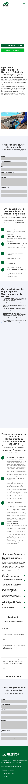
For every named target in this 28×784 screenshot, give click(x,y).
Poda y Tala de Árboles (9, 773)
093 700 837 (8, 764)
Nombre (3, 156)
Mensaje (3, 177)
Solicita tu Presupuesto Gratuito (12, 45)
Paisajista (6, 776)
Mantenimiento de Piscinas (10, 774)
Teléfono (3, 167)
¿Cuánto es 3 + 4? (5, 188)
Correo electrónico (6, 161)
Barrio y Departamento (7, 172)
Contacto (6, 778)
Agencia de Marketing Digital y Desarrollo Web (11, 766)
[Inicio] (5, 4)
